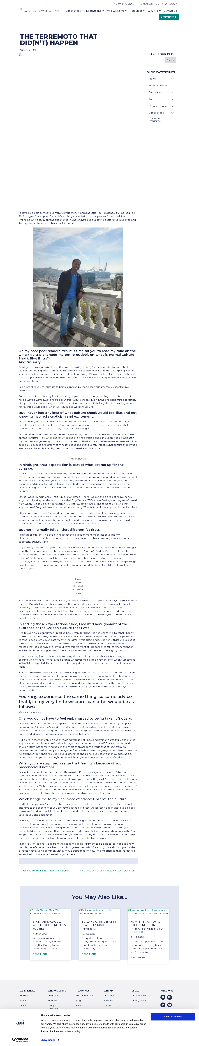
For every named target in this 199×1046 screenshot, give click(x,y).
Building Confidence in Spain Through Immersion (99, 925)
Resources (136, 10)
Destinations (93, 10)
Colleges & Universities (53, 1006)
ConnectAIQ (110, 1005)
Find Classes (145, 4)
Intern (23, 1000)
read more (40, 954)
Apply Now (167, 17)
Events (79, 1005)
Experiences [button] (73, 10)
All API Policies (139, 995)
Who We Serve (115, 10)
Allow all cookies (173, 1016)
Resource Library (84, 995)
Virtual (23, 1005)
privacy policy (73, 1031)
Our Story (109, 995)
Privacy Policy (139, 1000)
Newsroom (109, 1000)
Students (52, 1000)
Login (174, 3)
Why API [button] (153, 10)
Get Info (161, 3)
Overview (53, 995)
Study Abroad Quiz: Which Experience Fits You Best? (49, 925)
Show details (48, 1040)
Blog (78, 1000)
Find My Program (123, 3)
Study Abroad (27, 995)
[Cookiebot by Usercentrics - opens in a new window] (20, 1040)
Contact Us (170, 10)
